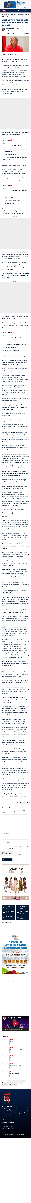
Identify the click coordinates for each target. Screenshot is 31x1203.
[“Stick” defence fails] (6, 1066)
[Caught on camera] (6, 1058)
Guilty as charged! (10, 347)
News (8, 16)
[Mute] (25, 1029)
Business (4, 1082)
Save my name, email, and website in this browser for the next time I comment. (16, 847)
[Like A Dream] (7, 145)
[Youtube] (22, 912)
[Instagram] (8, 912)
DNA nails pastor (15, 1042)
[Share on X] (5, 33)
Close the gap (9, 197)
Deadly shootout (17, 338)
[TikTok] (13, 1106)
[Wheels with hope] (6, 1074)
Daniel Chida (10, 28)
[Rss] (16, 1106)
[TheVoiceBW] (4, 11)
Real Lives (13, 1071)
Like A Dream (16, 145)
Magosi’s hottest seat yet (12, 350)
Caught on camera (15, 1058)
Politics (3, 16)
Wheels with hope (15, 1073)
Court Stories (5, 1084)
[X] (22, 907)
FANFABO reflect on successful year (15, 344)
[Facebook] (8, 907)
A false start (8, 151)
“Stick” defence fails (15, 1065)
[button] (19, 11)
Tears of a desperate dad (12, 200)
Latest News (15, 1080)
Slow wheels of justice (11, 154)
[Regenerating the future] (6, 1050)
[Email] (8, 33)
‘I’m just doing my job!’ (19, 191)
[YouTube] (8, 1106)
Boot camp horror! (10, 203)
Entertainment (23, 1080)
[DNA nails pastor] (6, 1042)
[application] (15, 1023)
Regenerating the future (17, 1050)
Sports (21, 1082)
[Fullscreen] (27, 1029)
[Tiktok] (8, 917)
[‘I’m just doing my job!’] (7, 191)
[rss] (22, 917)
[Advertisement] (15, 113)
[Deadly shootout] (7, 338)
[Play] (3, 1029)
